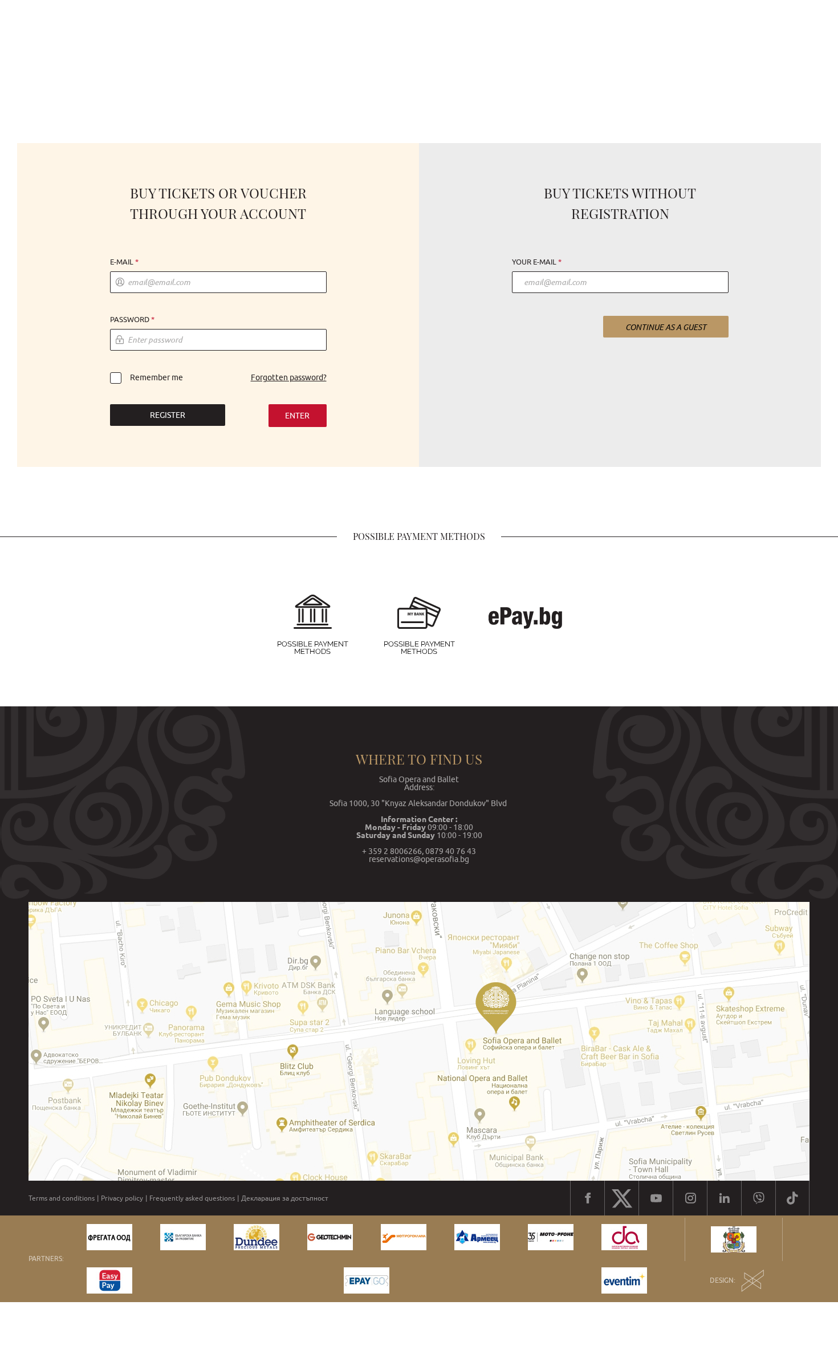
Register (167, 415)
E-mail (121, 262)
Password (129, 320)
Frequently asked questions (192, 1198)
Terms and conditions (62, 1198)
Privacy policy (122, 1198)
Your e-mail (534, 262)
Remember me (156, 377)
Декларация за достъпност (284, 1198)
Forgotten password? (289, 377)
